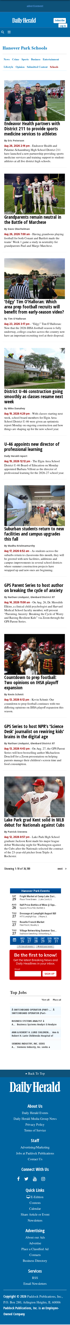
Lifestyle (8, 67)
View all (45, 999)
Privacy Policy (35, 1124)
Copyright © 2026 (14, 1296)
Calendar (35, 1208)
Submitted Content (37, 67)
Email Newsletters (35, 1283)
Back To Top (36, 1073)
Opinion (20, 67)
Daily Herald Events (35, 1113)
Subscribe (60, 20)
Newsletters (35, 1220)
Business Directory (35, 1260)
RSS (35, 1278)
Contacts (35, 1255)
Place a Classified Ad (35, 1249)
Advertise (35, 1243)
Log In (63, 25)
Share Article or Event (35, 1214)
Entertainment (51, 59)
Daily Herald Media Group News (35, 1118)
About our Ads (35, 1237)
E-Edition (36, 1197)
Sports (25, 59)
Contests (35, 1202)
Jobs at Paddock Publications (35, 1153)
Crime (15, 59)
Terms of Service (35, 1130)
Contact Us (35, 1159)
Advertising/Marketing (35, 1147)
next (60, 868)
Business (35, 59)
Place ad (57, 999)
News (7, 59)
